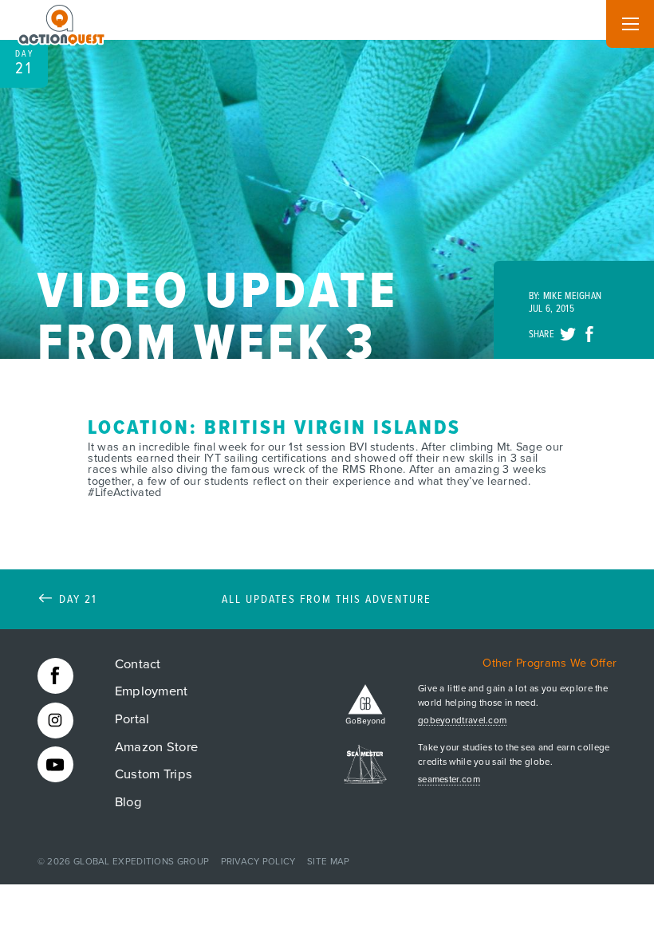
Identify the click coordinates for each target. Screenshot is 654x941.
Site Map (328, 861)
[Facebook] (55, 676)
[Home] (62, 21)
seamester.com (449, 780)
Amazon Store (157, 747)
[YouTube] (55, 764)
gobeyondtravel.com (462, 721)
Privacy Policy (258, 861)
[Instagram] (55, 720)
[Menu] (630, 24)
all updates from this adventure (326, 600)
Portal (132, 719)
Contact (138, 664)
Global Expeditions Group (141, 861)
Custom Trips (154, 774)
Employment (151, 691)
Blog (128, 802)
